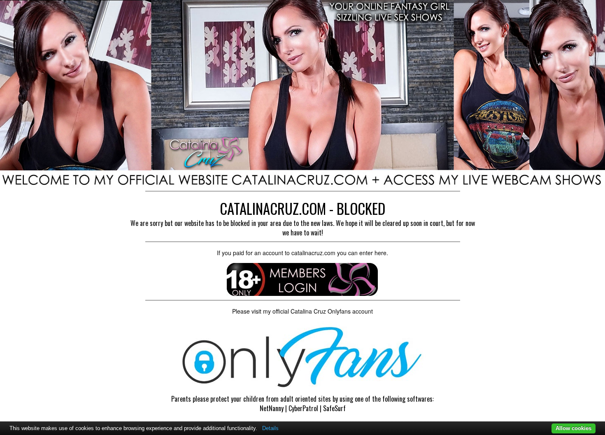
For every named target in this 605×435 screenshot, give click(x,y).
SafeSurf (334, 408)
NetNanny (272, 408)
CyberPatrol (303, 408)
